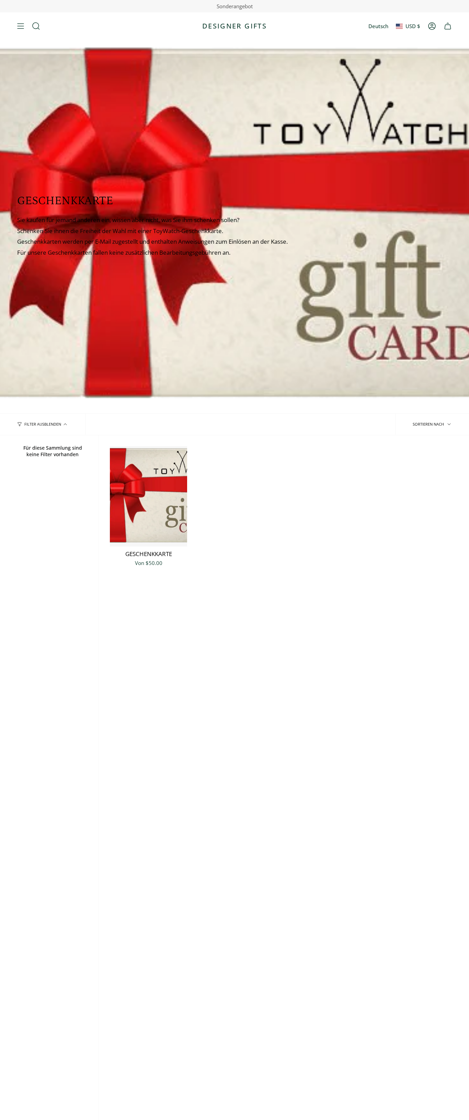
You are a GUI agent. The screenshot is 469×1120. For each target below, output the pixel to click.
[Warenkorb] (448, 26)
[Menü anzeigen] (20, 26)
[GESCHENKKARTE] (148, 496)
